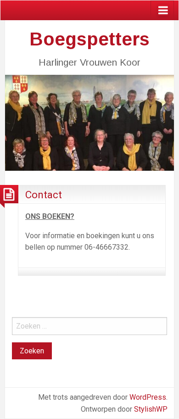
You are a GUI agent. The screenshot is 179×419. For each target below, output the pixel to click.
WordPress (147, 397)
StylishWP (151, 409)
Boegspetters (89, 39)
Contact (43, 195)
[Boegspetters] (89, 121)
